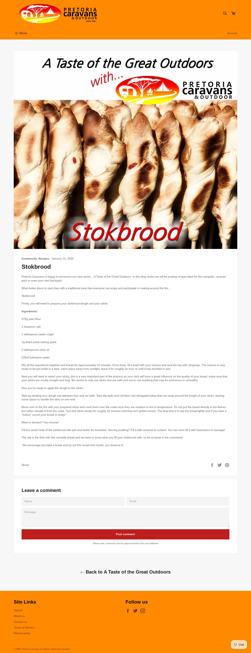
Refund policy (22, 633)
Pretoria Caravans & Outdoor (35, 649)
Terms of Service (24, 627)
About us (19, 615)
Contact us (20, 621)
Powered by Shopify (60, 649)
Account (232, 33)
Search (18, 610)
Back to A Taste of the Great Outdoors (127, 572)
